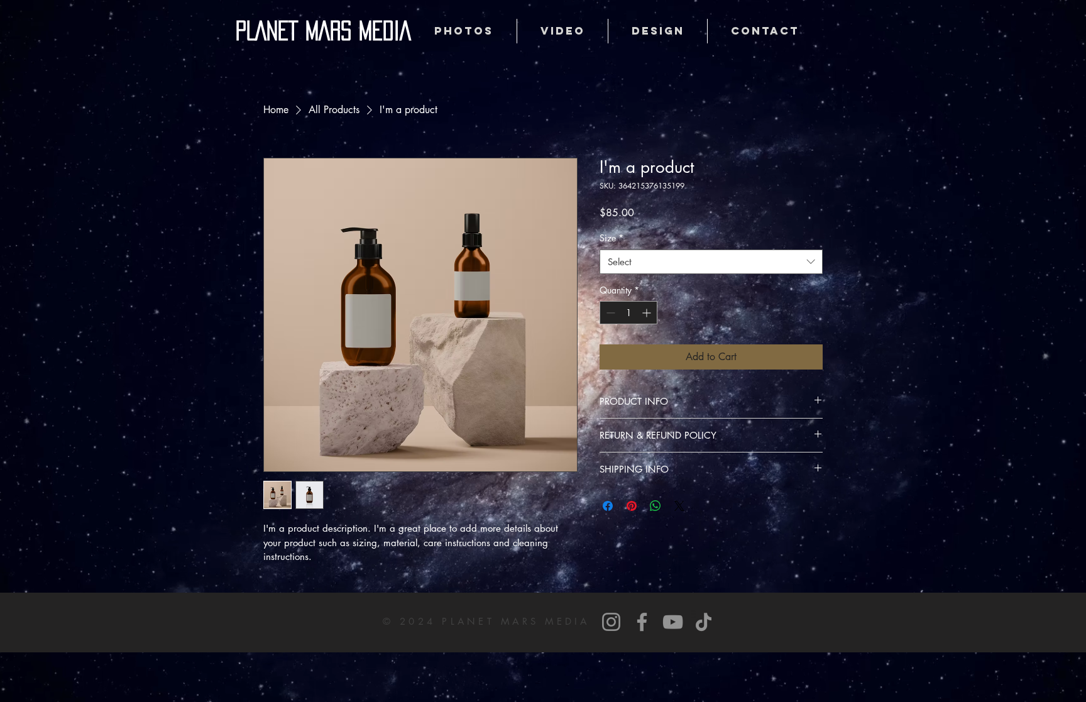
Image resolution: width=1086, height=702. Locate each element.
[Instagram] (611, 622)
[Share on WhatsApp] (655, 505)
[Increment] (647, 313)
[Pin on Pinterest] (631, 505)
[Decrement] (609, 313)
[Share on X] (679, 505)
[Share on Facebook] (607, 505)
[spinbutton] (628, 313)
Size (611, 238)
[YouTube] (673, 622)
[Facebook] (642, 622)
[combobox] (711, 262)
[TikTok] (703, 622)
